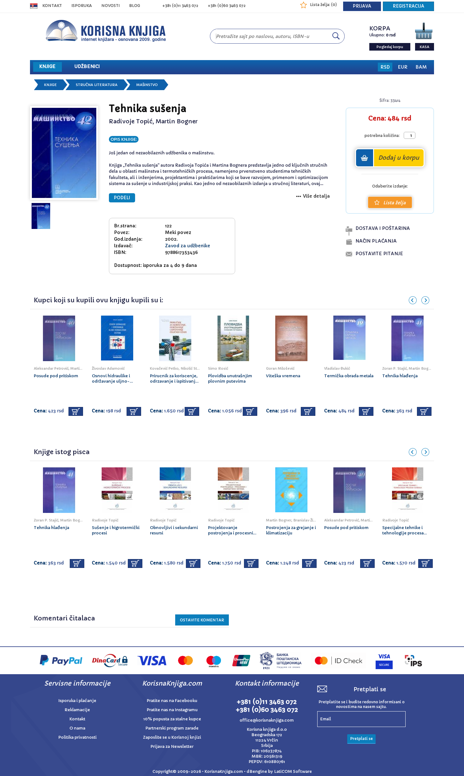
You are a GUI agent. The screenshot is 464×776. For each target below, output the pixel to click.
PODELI (122, 197)
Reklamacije (77, 709)
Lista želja (394, 203)
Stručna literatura (96, 85)
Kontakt (52, 5)
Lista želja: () (323, 4)
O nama (77, 728)
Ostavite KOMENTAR (202, 620)
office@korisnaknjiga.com (267, 720)
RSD (385, 67)
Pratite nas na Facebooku (172, 700)
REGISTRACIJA (408, 6)
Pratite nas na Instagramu (172, 709)
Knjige (50, 85)
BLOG (134, 5)
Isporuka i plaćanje (77, 700)
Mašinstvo (147, 85)
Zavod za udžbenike (187, 246)
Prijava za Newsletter (172, 746)
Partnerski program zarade (172, 728)
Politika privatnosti (77, 737)
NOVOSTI (110, 5)
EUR (402, 67)
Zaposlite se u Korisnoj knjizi (172, 737)
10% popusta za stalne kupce (172, 719)
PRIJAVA (362, 6)
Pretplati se (361, 738)
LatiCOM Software (293, 771)
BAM (421, 67)
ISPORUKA (81, 5)
